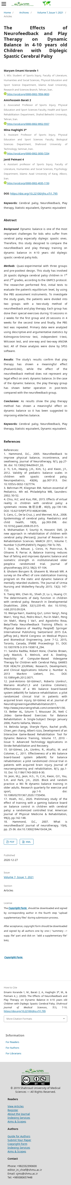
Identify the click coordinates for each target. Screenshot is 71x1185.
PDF (11, 841)
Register (13, 1110)
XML (28, 841)
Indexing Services (19, 1117)
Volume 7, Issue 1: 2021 (50, 12)
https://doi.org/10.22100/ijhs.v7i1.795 (34, 193)
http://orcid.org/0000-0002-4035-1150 (28, 183)
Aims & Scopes (17, 1121)
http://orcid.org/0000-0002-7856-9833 (28, 94)
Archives (24, 12)
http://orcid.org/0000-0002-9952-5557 (28, 124)
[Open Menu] (4, 4)
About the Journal (19, 1114)
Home (7, 12)
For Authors (12, 1047)
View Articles (16, 1106)
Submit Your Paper (19, 1140)
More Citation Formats (19, 1018)
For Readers (12, 1042)
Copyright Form (18, 908)
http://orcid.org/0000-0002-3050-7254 (28, 153)
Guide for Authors (19, 1136)
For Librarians (13, 1053)
